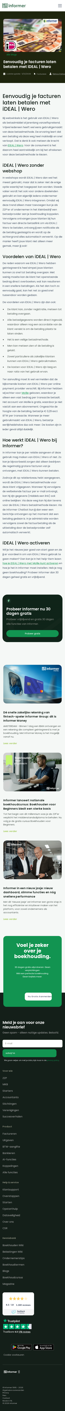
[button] (59, 5)
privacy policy (53, 1060)
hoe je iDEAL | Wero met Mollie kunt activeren (30, 563)
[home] (14, 5)
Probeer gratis (32, 633)
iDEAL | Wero (15, 145)
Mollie (25, 393)
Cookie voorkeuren (13, 1354)
